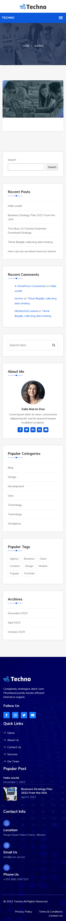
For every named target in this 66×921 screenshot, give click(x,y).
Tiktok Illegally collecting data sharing (30, 242)
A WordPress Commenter (30, 286)
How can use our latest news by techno (32, 251)
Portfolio (29, 573)
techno (19, 298)
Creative (15, 566)
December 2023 (18, 613)
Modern (43, 566)
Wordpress (14, 523)
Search (12, 159)
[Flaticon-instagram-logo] (15, 715)
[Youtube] (32, 715)
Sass (11, 495)
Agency (14, 558)
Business (29, 558)
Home (26, 45)
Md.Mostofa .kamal (26, 311)
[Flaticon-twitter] (24, 715)
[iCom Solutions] (33, 6)
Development (16, 486)
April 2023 (14, 622)
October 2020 (16, 631)
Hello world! (15, 205)
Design (12, 477)
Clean (43, 558)
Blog (10, 467)
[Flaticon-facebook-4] (6, 715)
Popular (14, 573)
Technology (15, 505)
